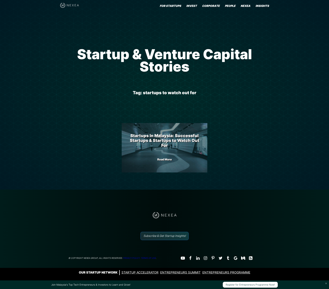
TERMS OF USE (148, 258)
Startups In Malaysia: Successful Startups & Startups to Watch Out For (164, 140)
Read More (164, 159)
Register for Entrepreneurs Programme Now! (250, 284)
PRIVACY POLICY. (131, 258)
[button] (326, 283)
